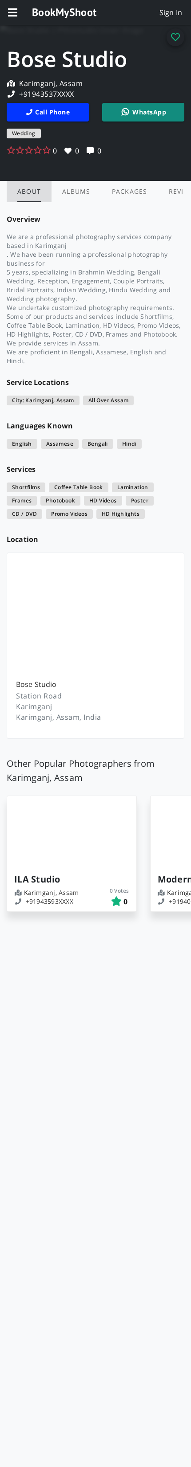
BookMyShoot (64, 12)
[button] (12, 12)
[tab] (29, 191)
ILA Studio (37, 879)
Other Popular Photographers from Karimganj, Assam (81, 770)
